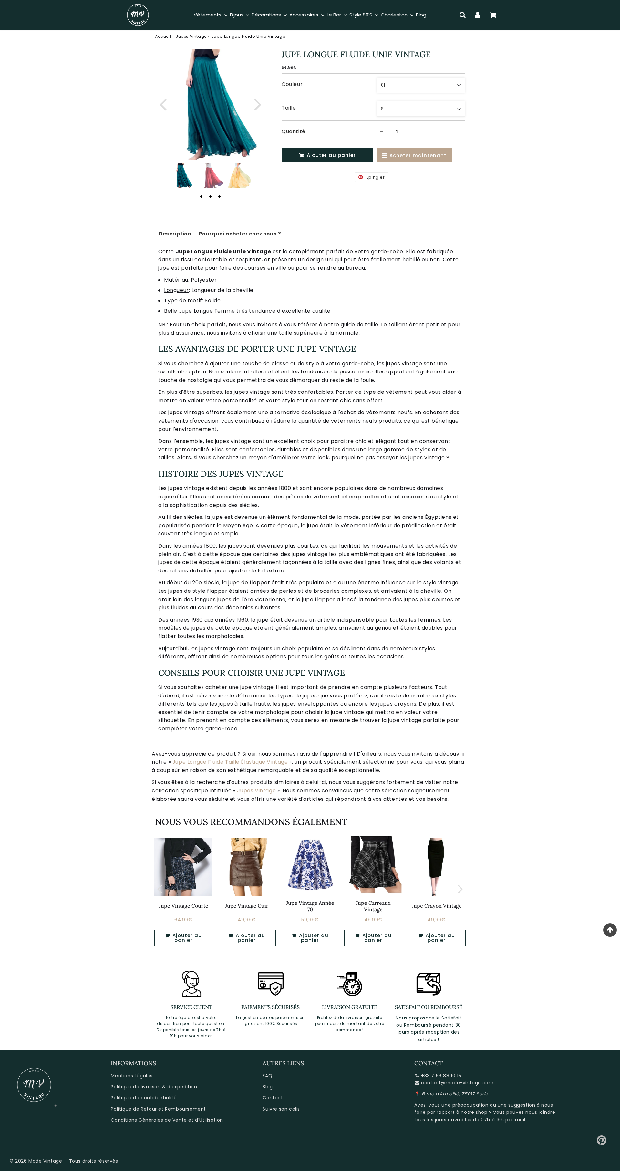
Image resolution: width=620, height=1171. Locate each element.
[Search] (462, 15)
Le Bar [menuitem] (334, 14)
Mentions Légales (132, 1075)
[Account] (477, 15)
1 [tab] (201, 196)
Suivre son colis (281, 1109)
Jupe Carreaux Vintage (373, 906)
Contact (273, 1097)
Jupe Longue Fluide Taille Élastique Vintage (230, 762)
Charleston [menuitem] (394, 14)
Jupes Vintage (191, 36)
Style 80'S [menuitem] (360, 14)
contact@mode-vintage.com (457, 1083)
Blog (268, 1086)
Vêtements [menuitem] (208, 14)
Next (257, 103)
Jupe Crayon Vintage (437, 906)
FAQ (267, 1075)
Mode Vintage (45, 1161)
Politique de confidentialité (144, 1097)
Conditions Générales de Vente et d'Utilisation (167, 1120)
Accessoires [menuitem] (303, 14)
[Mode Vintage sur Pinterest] (601, 1142)
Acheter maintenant (418, 155)
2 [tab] (210, 196)
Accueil (163, 36)
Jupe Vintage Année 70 (310, 906)
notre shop (474, 1112)
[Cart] (493, 15)
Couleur (292, 84)
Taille (289, 107)
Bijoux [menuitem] (236, 14)
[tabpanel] (182, 176)
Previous (162, 103)
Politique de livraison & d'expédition (154, 1086)
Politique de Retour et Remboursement (158, 1109)
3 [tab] (219, 196)
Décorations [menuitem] (266, 14)
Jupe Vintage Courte (183, 906)
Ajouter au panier (186, 938)
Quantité (293, 131)
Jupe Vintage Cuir (246, 906)
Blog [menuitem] (421, 14)
